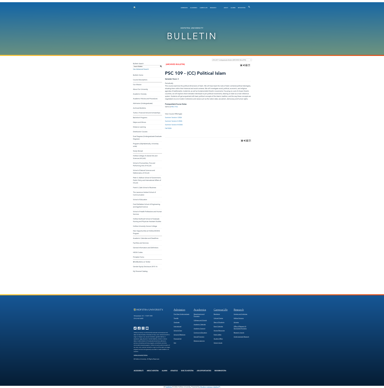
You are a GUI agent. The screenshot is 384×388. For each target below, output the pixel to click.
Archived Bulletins (139, 108)
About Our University (140, 89)
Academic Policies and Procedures (145, 99)
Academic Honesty (139, 94)
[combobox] (232, 60)
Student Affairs (218, 339)
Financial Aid (177, 339)
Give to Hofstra (187, 370)
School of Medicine (179, 335)
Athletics (174, 370)
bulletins (169, 387)
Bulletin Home (138, 75)
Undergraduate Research (241, 337)
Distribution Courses (140, 132)
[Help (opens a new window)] (249, 65)
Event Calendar (218, 326)
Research (213, 7)
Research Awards (239, 333)
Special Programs (199, 337)
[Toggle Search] (249, 7)
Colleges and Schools (200, 320)
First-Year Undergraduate (181, 314)
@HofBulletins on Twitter (141, 262)
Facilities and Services (141, 243)
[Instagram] (143, 329)
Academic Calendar (200, 324)
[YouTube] (147, 329)
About (226, 7)
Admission (184, 7)
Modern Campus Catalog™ (210, 387)
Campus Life (204, 7)
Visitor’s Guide (218, 343)
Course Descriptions (140, 80)
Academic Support (199, 329)
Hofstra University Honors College (145, 226)
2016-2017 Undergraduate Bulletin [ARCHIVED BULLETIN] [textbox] (229, 60)
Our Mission (137, 85)
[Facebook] (139, 329)
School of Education (140, 199)
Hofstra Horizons (239, 318)
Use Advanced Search (141, 69)
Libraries (236, 322)
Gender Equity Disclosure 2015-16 (145, 267)
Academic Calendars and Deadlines (145, 238)
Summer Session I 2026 (173, 117)
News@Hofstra (220, 370)
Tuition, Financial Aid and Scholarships (146, 113)
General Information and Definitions (145, 248)
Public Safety (217, 335)
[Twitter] (135, 329)
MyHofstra (242, 7)
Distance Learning (139, 127)
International (177, 326)
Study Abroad (138, 151)
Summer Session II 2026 (173, 121)
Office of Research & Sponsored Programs (240, 328)
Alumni (233, 7)
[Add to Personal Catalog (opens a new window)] (241, 65)
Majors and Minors (139, 122)
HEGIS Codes (138, 252)
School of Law (178, 331)
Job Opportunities (204, 370)
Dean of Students (219, 322)
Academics (193, 7)
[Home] (154, 7)
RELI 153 (174, 107)
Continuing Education (200, 333)
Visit (175, 343)
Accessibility (139, 370)
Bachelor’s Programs (140, 117)
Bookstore (217, 314)
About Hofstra (153, 370)
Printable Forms (138, 257)
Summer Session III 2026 (174, 125)
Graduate (177, 322)
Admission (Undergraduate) (142, 103)
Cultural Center (218, 318)
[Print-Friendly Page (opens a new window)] (246, 65)
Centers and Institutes (240, 314)
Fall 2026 (168, 128)
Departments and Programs (199, 315)
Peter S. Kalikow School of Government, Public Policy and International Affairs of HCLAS (147, 180)
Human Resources (219, 331)
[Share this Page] (244, 65)
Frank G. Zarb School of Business (144, 187)
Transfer (176, 318)
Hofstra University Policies (141, 355)
